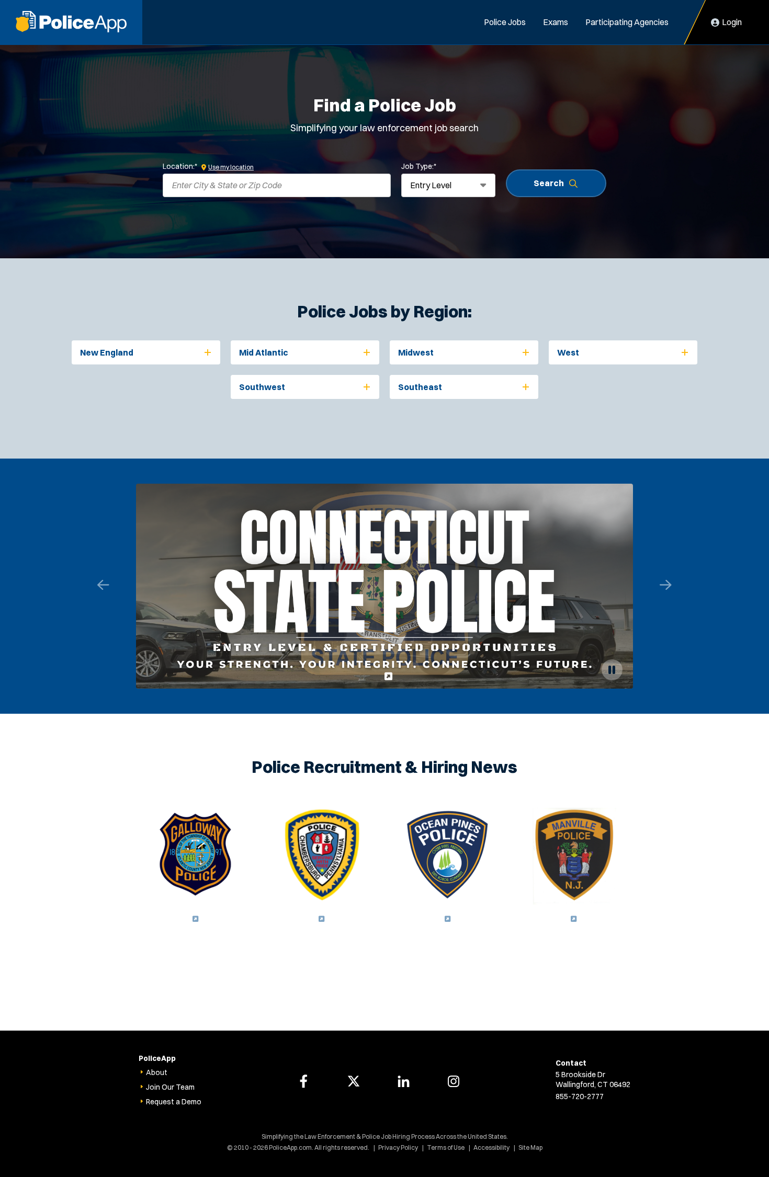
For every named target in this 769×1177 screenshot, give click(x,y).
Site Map (530, 1147)
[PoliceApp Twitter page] (353, 1081)
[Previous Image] (103, 585)
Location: (180, 166)
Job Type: (418, 166)
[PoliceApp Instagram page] (453, 1081)
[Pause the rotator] (612, 669)
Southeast (420, 387)
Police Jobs (505, 22)
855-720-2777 (580, 1096)
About (156, 1072)
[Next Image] (665, 585)
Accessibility (491, 1147)
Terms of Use (446, 1147)
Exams (555, 22)
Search (549, 183)
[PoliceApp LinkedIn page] (403, 1081)
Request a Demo (173, 1101)
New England (106, 352)
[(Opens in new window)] (384, 586)
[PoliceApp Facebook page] (303, 1081)
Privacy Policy (398, 1147)
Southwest (262, 387)
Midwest (416, 352)
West (568, 352)
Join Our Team (170, 1087)
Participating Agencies (627, 22)
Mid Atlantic (263, 352)
